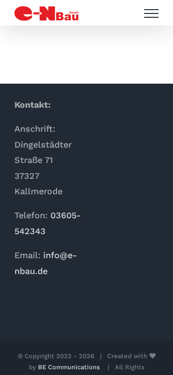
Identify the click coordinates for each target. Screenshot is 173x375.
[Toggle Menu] (151, 13)
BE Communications (70, 367)
